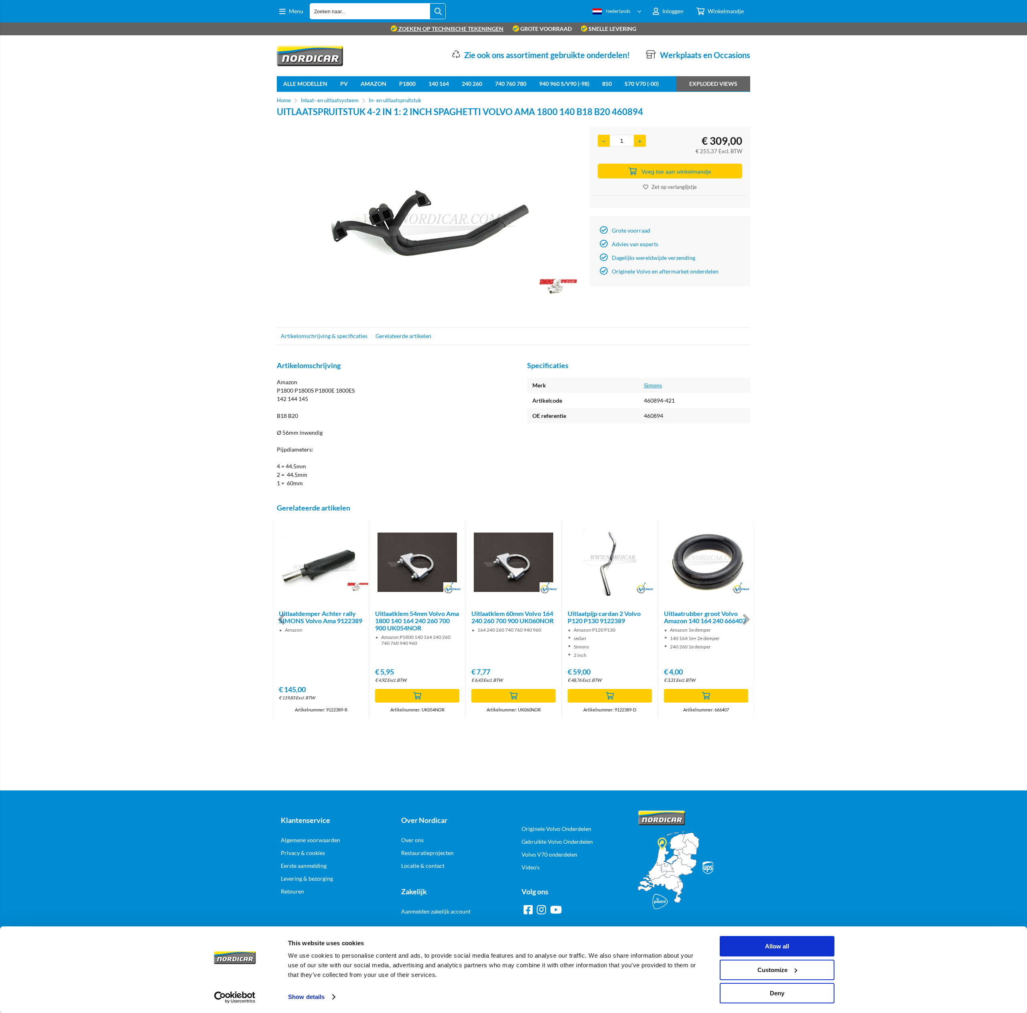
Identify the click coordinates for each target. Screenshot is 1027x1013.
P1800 (407, 83)
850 (607, 83)
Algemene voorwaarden (310, 840)
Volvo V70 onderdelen (549, 854)
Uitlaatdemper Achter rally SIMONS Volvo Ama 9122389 (320, 617)
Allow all (777, 946)
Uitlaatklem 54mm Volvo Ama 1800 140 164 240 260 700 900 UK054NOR (417, 621)
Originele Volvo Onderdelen (556, 828)
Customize (772, 969)
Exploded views (713, 83)
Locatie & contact (422, 865)
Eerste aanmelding (304, 865)
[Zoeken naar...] (438, 11)
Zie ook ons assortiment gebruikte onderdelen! (547, 55)
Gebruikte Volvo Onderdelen (557, 841)
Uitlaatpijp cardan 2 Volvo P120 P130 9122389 (604, 617)
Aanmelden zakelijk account (436, 911)
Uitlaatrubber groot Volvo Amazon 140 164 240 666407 (705, 617)
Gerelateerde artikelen (403, 335)
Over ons (412, 840)
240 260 (472, 83)
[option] (429, 223)
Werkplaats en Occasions (705, 55)
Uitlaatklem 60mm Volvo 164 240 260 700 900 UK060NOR (512, 617)
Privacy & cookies (303, 852)
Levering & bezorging (307, 878)
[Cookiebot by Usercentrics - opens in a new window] (235, 997)
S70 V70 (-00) (642, 83)
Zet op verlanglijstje (674, 187)
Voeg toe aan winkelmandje (676, 171)
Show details (306, 996)
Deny (777, 993)
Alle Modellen (305, 83)
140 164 (438, 83)
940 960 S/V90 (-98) (564, 83)
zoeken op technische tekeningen (450, 28)
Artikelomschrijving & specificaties (324, 335)
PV (344, 83)
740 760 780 (510, 83)
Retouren (292, 891)
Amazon (373, 83)
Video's (531, 867)
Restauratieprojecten (427, 852)
